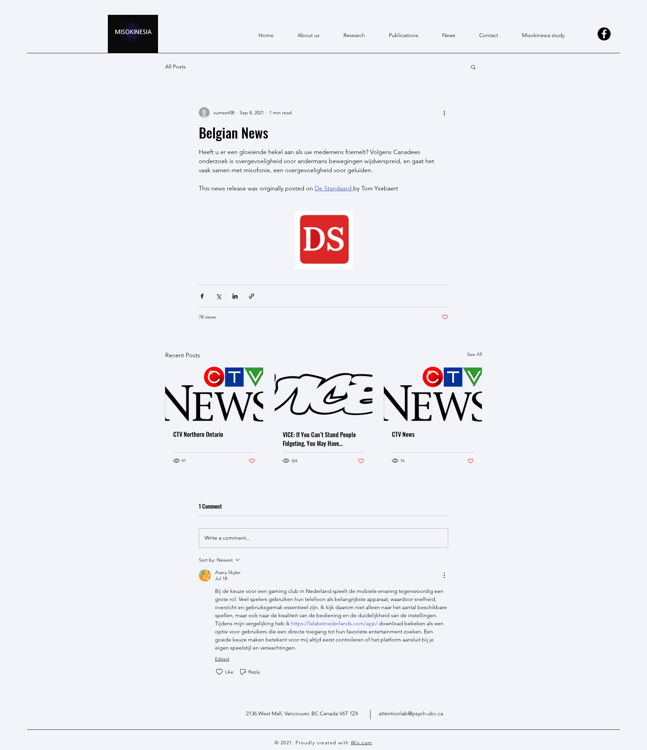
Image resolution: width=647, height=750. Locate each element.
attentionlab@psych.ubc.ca (411, 713)
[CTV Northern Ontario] (214, 394)
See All (474, 354)
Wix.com (361, 743)
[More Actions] (444, 575)
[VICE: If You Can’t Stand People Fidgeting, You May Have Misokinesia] (324, 394)
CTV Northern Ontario (198, 434)
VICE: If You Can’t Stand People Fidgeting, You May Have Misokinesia (319, 439)
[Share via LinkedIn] (235, 296)
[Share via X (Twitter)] (218, 296)
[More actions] (444, 113)
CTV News (403, 434)
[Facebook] (604, 33)
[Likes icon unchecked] (219, 672)
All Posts (175, 66)
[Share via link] (251, 296)
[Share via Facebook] (202, 296)
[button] (473, 66)
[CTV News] (433, 394)
